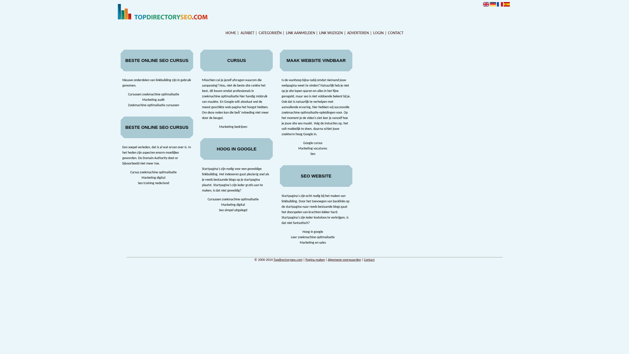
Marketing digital (153, 178)
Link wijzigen (331, 33)
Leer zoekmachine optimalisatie (313, 237)
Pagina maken (315, 260)
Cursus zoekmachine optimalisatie (153, 172)
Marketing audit (153, 100)
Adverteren (358, 33)
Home (231, 33)
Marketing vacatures (312, 148)
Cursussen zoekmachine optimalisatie (153, 94)
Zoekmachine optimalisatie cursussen (153, 105)
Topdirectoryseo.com (287, 260)
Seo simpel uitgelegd (233, 210)
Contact (395, 33)
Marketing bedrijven (233, 127)
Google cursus (312, 143)
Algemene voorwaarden (344, 260)
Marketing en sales (313, 243)
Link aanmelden (300, 33)
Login (378, 33)
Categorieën (270, 33)
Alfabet (247, 33)
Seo (312, 154)
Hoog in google (312, 232)
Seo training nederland (153, 183)
